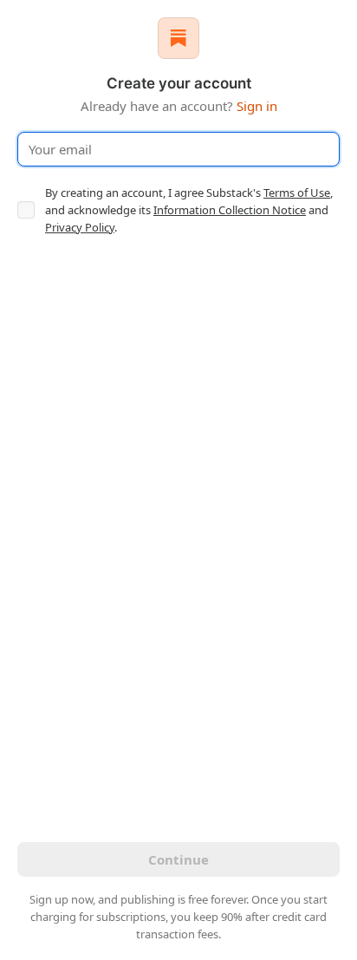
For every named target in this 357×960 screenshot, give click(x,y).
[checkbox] (26, 210)
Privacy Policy (79, 227)
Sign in (257, 105)
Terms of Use (296, 192)
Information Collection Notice (229, 210)
